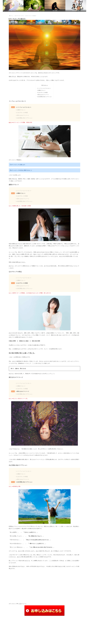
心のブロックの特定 (43, 92)
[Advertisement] (44, 585)
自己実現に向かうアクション (45, 96)
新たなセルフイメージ (43, 94)
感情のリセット (42, 90)
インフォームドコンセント (44, 88)
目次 (42, 85)
